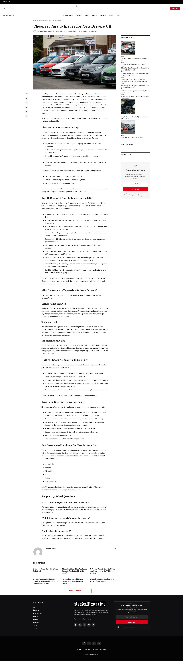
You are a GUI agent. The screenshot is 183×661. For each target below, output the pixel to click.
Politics (78, 15)
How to (35, 616)
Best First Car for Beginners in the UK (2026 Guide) (102, 580)
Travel (118, 15)
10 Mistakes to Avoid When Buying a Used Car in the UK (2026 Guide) (72, 581)
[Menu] (179, 15)
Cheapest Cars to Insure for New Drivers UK (134, 58)
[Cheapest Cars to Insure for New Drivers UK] (74, 62)
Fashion (86, 15)
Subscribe (175, 8)
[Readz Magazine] (92, 8)
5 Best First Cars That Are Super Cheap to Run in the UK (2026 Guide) (74, 571)
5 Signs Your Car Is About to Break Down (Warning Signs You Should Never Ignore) (45, 581)
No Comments (83, 31)
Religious (36, 622)
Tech (111, 15)
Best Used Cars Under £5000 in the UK (132, 137)
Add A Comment (75, 591)
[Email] (26, 116)
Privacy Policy (136, 196)
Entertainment (68, 15)
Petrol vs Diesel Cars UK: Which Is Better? (45, 570)
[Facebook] (26, 98)
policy (137, 627)
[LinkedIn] (26, 107)
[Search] (176, 15)
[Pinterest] (26, 112)
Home (35, 20)
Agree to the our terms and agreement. (132, 627)
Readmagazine (94, 654)
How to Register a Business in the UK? (24, 2)
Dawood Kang (43, 31)
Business (103, 15)
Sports (94, 15)
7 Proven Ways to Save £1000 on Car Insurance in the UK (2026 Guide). (102, 571)
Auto (74, 31)
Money (95, 649)
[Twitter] (26, 103)
